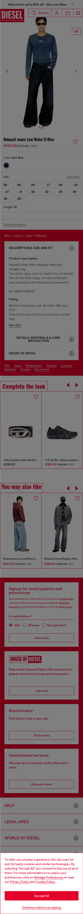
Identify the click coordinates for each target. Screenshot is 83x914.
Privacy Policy (19, 882)
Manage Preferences (49, 877)
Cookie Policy (45, 882)
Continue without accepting (41, 907)
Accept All (41, 896)
